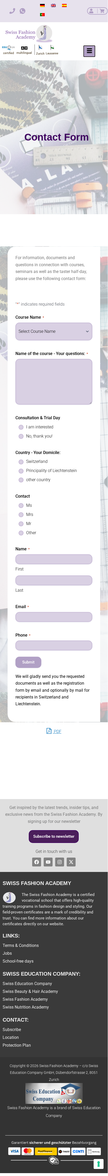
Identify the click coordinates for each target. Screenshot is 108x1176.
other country (38, 479)
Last (19, 590)
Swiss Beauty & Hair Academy (30, 991)
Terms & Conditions (21, 945)
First (19, 569)
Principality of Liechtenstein (51, 470)
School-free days (18, 961)
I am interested (39, 426)
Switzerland (37, 461)
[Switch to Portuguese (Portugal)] (42, 14)
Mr (28, 523)
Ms (29, 505)
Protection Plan (17, 1045)
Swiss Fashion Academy (25, 999)
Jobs (7, 953)
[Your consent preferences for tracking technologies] (99, 1164)
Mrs (29, 514)
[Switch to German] (42, 5)
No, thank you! (39, 436)
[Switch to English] (53, 5)
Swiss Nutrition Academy (26, 1007)
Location (11, 1037)
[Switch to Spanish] (64, 5)
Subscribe (12, 1029)
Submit (28, 662)
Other (31, 532)
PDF (57, 731)
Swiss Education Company (27, 983)
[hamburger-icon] (89, 51)
